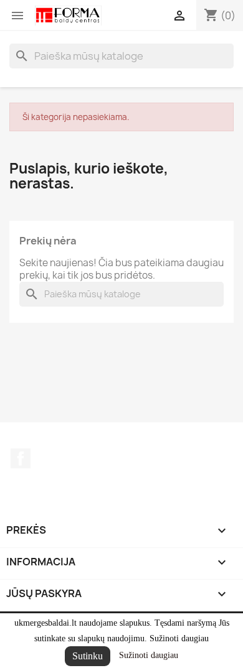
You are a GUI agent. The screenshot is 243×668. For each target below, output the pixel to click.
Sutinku (87, 656)
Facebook (21, 458)
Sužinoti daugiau (148, 655)
